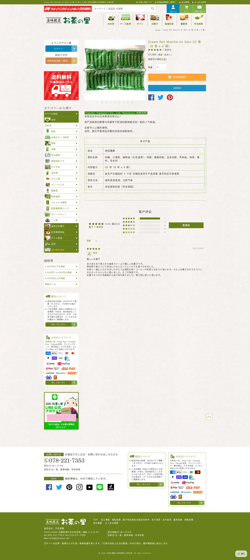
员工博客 (105, 519)
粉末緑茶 (55, 196)
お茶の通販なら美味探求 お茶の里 (119, 553)
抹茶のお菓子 (58, 226)
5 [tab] (114, 102)
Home (157, 30)
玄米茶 (54, 173)
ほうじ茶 (55, 178)
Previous (85, 70)
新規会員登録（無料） (167, 2)
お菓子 (154, 24)
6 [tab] (119, 102)
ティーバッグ (57, 184)
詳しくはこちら (58, 324)
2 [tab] (101, 102)
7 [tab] (123, 102)
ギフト (140, 24)
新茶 (53, 131)
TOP (95, 519)
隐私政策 (116, 519)
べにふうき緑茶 (59, 202)
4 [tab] (110, 102)
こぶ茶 (54, 220)
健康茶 (184, 24)
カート (186, 11)
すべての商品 (51, 113)
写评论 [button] (186, 225)
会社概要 (185, 2)
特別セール (50, 284)
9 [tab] (132, 102)
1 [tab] (97, 102)
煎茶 (53, 143)
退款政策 (188, 519)
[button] (155, 50)
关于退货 (156, 519)
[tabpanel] (114, 70)
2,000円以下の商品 (55, 266)
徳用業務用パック (60, 208)
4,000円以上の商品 (55, 278)
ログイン (173, 11)
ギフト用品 (56, 238)
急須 (53, 244)
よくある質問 (200, 2)
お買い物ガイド (145, 2)
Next (145, 70)
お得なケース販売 (60, 137)
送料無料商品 (58, 250)
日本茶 (111, 24)
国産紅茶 (169, 24)
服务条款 (177, 519)
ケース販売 (125, 24)
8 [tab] (127, 102)
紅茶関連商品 (58, 232)
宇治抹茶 (198, 24)
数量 (150, 67)
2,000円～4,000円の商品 (58, 272)
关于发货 (167, 519)
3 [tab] (106, 102)
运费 (163, 59)
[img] (93, 249)
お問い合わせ (199, 11)
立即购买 (177, 88)
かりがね (55, 167)
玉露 (53, 149)
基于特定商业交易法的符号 (136, 519)
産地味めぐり (58, 161)
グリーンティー (59, 214)
